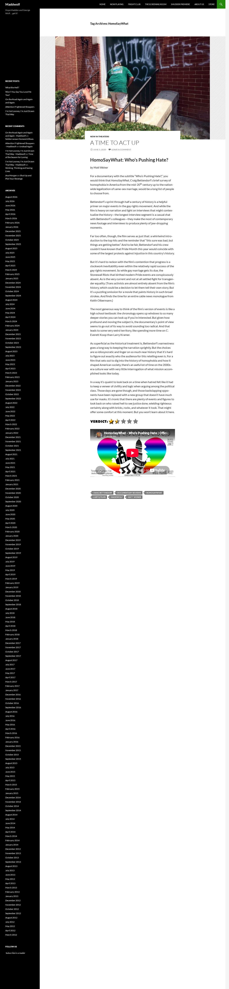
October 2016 (12, 703)
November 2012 (13, 904)
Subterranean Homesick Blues (19, 139)
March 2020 (11, 527)
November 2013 (13, 853)
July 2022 (9, 407)
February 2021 (12, 480)
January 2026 (11, 227)
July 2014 (9, 819)
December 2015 (13, 746)
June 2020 (10, 514)
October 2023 (12, 342)
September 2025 (13, 244)
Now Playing (116, 4)
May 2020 (10, 518)
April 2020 (10, 523)
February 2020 (12, 531)
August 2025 (11, 248)
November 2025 (13, 235)
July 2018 (9, 613)
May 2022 (10, 415)
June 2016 (10, 720)
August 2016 (11, 711)
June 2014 (10, 823)
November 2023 (13, 338)
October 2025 (12, 239)
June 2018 (10, 617)
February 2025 (12, 274)
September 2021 (13, 450)
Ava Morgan (11, 175)
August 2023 (11, 351)
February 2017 (12, 686)
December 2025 (13, 231)
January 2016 (11, 741)
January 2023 (11, 381)
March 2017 (11, 681)
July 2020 (9, 510)
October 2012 (12, 909)
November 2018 (13, 596)
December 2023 (13, 334)
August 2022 (11, 402)
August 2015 (11, 763)
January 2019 (11, 587)
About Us (199, 4)
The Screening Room (155, 4)
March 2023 (11, 372)
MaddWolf (117, 497)
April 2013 (10, 883)
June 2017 (10, 668)
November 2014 (13, 801)
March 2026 (11, 218)
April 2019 (10, 574)
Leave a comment (121, 149)
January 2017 (11, 690)
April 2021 (10, 471)
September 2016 (13, 707)
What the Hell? (12, 87)
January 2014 (11, 844)
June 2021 (10, 463)
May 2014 (10, 827)
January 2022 (11, 432)
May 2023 (10, 364)
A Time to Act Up (114, 142)
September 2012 (13, 913)
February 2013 (12, 892)
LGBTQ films (99, 497)
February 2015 (12, 789)
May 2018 (10, 621)
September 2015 (13, 759)
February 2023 (12, 377)
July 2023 (9, 355)
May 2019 (10, 570)
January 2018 (11, 638)
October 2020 (12, 497)
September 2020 (13, 501)
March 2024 (11, 321)
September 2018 (13, 604)
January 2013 (11, 896)
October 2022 (12, 394)
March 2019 (11, 578)
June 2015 (10, 771)
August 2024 (11, 300)
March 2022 (11, 424)
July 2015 (9, 767)
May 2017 (10, 673)
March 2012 (11, 934)
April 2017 (10, 677)
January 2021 (11, 484)
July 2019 (9, 561)
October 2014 (12, 806)
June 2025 (10, 257)
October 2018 (12, 600)
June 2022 (10, 411)
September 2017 (13, 656)
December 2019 (13, 540)
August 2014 (11, 814)
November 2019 (13, 544)
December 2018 (13, 591)
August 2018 (11, 608)
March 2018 (11, 630)
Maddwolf (12, 4)
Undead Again (26, 146)
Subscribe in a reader (15, 953)
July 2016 (9, 716)
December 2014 (13, 797)
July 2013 (9, 870)
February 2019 (12, 583)
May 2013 (10, 879)
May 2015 (10, 776)
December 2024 (13, 282)
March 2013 (11, 887)
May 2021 (10, 467)
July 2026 (9, 201)
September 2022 (13, 398)
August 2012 (11, 917)
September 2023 (13, 347)
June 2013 (10, 874)
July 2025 (9, 252)
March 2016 (11, 733)
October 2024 (12, 291)
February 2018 (12, 634)
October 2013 (12, 857)
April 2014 (10, 831)
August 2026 (11, 197)
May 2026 (10, 209)
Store (212, 4)
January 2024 (11, 330)
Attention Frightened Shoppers (19, 106)
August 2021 (11, 454)
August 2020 (11, 505)
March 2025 (11, 269)
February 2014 (12, 840)
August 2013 (11, 866)
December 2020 (13, 488)
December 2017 (13, 643)
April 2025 (10, 265)
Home (102, 4)
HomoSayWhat (154, 493)
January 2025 (11, 278)
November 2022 (13, 390)
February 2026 (12, 222)
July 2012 (9, 922)
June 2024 (10, 308)
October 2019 (12, 548)
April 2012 (10, 930)
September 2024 (13, 295)
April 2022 (10, 420)
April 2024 (10, 317)
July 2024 (9, 304)
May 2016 (10, 724)
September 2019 (13, 553)
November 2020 (13, 493)
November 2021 (13, 441)
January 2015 (11, 793)
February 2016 (12, 737)
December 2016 (13, 694)
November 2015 (13, 750)
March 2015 (11, 784)
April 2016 (10, 728)
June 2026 (10, 205)
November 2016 (13, 698)
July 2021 (9, 458)
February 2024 (12, 325)
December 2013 (13, 849)
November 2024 (13, 287)
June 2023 (10, 360)
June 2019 (10, 565)
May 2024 (10, 312)
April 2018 (10, 626)
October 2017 (12, 651)
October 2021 (12, 445)
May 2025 (10, 261)
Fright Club (134, 4)
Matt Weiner (134, 497)
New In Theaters (99, 136)
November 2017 (13, 647)
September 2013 (13, 861)
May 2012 (10, 926)
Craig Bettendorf (102, 493)
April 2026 (10, 214)
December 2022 (13, 385)
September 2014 (13, 810)
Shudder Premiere (180, 4)
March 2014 (11, 836)
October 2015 (12, 754)
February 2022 (12, 428)
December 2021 (13, 437)
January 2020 (11, 535)
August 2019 (11, 557)
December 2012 (13, 900)
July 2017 (9, 664)
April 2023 (10, 368)
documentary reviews (129, 493)
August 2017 (11, 660)
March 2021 (11, 475)
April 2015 (10, 780)
